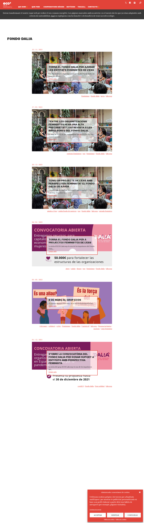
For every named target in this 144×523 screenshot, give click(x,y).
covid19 (81, 386)
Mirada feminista (105, 211)
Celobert (52, 326)
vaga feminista (106, 329)
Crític (59, 326)
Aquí (53, 16)
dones (79, 268)
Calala (73, 268)
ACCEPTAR (98, 515)
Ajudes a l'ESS (52, 211)
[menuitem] (23, 7)
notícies (71, 7)
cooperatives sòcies (53, 7)
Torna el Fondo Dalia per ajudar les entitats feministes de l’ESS (72, 68)
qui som (22, 7)
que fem (36, 7)
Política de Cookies (121, 519)
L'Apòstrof (85, 326)
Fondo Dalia (95, 96)
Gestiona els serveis (95, 509)
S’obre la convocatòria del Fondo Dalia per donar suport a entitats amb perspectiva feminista (71, 359)
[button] (140, 492)
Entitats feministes (74, 153)
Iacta (102, 96)
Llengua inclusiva (104, 326)
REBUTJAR (115, 515)
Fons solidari (99, 386)
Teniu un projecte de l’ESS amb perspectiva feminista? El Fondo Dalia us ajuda (72, 183)
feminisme (85, 96)
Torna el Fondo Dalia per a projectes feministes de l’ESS (70, 241)
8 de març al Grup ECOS (65, 299)
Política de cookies (109, 519)
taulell (81, 7)
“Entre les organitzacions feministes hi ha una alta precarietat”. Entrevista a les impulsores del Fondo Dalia (70, 126)
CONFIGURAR (133, 515)
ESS (84, 153)
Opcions (97, 329)
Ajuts (67, 268)
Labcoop (109, 96)
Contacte (93, 7)
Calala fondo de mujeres (67, 211)
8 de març (43, 326)
